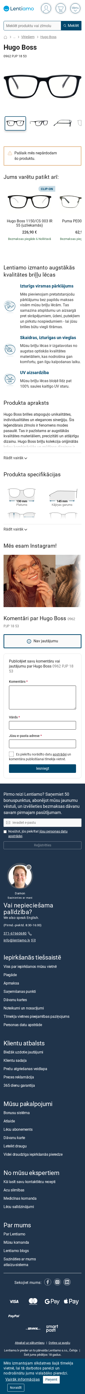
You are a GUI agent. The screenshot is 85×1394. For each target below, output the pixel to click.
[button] (15, 123)
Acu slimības (14, 1190)
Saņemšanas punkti (20, 991)
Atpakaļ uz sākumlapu (29, 1343)
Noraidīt (16, 1388)
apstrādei (60, 754)
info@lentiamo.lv (17, 940)
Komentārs (18, 682)
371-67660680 (15, 933)
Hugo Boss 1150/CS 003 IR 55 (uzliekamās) (29, 223)
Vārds (14, 717)
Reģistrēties (42, 845)
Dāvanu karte (14, 1138)
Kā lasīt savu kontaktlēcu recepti (29, 1182)
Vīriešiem (27, 37)
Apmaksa (11, 983)
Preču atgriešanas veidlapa (25, 1069)
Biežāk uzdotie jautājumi (23, 1052)
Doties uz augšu (59, 1343)
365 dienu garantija (19, 1085)
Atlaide (9, 1121)
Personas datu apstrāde (23, 1024)
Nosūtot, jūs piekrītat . (38, 833)
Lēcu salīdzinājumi (19, 1206)
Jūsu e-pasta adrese (25, 736)
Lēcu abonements (18, 1129)
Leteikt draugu (15, 1146)
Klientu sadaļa (15, 1060)
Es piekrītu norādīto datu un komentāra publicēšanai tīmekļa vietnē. (40, 756)
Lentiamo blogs (16, 1250)
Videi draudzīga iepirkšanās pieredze (33, 1154)
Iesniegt (42, 768)
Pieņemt (51, 1380)
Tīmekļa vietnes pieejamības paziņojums (36, 1016)
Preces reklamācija (19, 1077)
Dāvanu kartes (15, 999)
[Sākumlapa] (5, 37)
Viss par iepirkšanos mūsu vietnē (30, 966)
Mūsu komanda (16, 1242)
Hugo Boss (48, 37)
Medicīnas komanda (20, 1198)
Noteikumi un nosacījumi (24, 1008)
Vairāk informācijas (22, 1379)
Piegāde (10, 974)
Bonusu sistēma (17, 1113)
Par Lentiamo (14, 1234)
